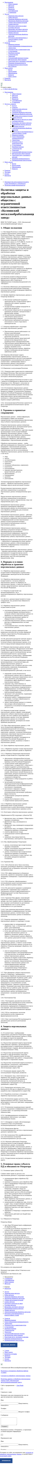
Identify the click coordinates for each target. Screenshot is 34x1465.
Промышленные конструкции (18, 64)
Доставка (7, 172)
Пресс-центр (12, 76)
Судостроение (12, 51)
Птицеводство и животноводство (19, 49)
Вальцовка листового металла (14, 1307)
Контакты (8, 80)
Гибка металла (9, 1295)
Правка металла (10, 1310)
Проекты (11, 7)
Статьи (7, 1350)
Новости (11, 75)
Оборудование (13, 4)
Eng (16, 89)
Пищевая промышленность (17, 63)
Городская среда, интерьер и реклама (20, 61)
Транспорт (11, 56)
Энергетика (12, 48)
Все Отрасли (12, 66)
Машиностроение (14, 44)
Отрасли (15, 107)
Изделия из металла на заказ (14, 1303)
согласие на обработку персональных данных (16, 1453)
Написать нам (16, 1273)
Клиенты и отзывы (11, 1354)
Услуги (14, 105)
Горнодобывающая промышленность (20, 46)
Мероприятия (12, 73)
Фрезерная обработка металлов (15, 1298)
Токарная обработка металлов (14, 1297)
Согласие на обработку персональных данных (16, 1375)
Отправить (5, 1426)
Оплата (7, 174)
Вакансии (11, 9)
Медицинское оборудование (17, 59)
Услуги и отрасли (10, 104)
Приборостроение (14, 53)
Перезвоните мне (6, 1273)
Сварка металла (10, 1302)
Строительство (13, 54)
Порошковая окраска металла (14, 1308)
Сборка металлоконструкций (14, 1300)
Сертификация (13, 11)
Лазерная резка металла (12, 1293)
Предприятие (9, 92)
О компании (12, 12)
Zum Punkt (20, 1385)
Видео (10, 70)
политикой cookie (5, 1456)
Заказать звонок (9, 1345)
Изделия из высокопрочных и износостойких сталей (14, 1314)
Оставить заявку (6, 87)
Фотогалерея (12, 71)
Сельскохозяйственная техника (18, 58)
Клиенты (7, 78)
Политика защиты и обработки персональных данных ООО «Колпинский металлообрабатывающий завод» (15, 1380)
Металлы (11, 5)
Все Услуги (12, 41)
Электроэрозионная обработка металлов (18, 1312)
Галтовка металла (10, 1305)
